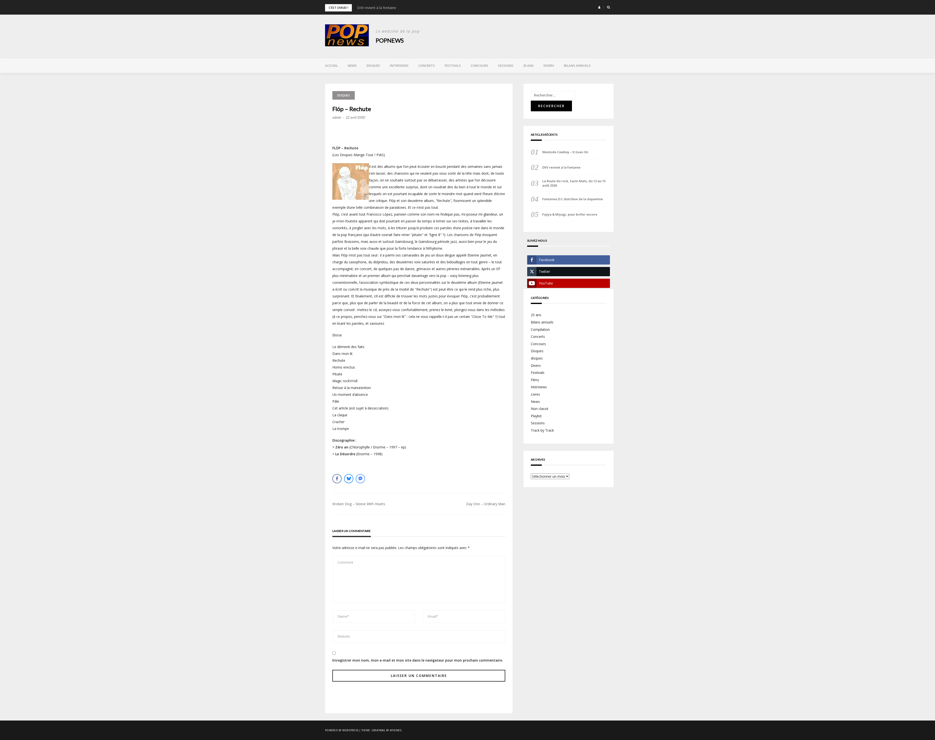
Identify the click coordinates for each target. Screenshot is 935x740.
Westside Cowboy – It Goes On (565, 152)
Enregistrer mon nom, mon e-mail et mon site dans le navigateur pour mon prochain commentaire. (417, 660)
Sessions (505, 65)
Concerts (426, 65)
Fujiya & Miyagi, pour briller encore (569, 214)
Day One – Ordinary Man (485, 504)
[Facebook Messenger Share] (360, 478)
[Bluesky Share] (348, 478)
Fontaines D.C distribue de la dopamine (572, 199)
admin (336, 117)
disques (537, 358)
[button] (599, 7)
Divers (548, 65)
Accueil (331, 65)
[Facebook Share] (337, 478)
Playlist (536, 416)
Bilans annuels (577, 65)
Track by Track (542, 430)
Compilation (540, 329)
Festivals (453, 65)
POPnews (390, 40)
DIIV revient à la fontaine (376, 7)
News (352, 65)
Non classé (539, 408)
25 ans (528, 65)
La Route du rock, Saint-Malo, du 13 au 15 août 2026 (574, 183)
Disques (373, 65)
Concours (479, 65)
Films (535, 380)
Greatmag (378, 730)
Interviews (399, 65)
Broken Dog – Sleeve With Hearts (358, 504)
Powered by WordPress (341, 730)
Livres (535, 394)
